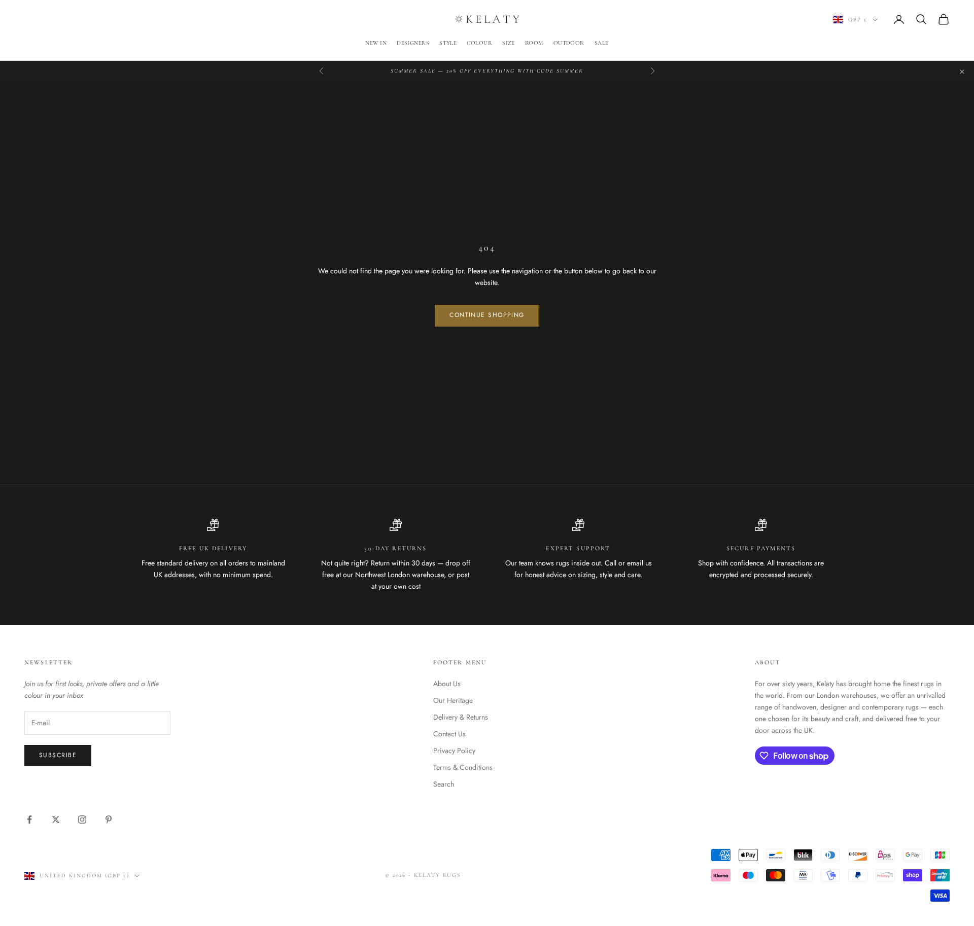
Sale (602, 43)
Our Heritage (453, 700)
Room (534, 43)
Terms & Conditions (463, 767)
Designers (413, 43)
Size (508, 43)
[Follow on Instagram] (82, 819)
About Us (447, 684)
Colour (479, 43)
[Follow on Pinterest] (108, 819)
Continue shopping (486, 314)
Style (448, 43)
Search (443, 784)
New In (376, 43)
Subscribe (58, 755)
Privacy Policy (454, 750)
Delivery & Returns (460, 717)
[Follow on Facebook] (29, 819)
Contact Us (449, 734)
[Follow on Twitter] (56, 819)
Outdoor (568, 43)
